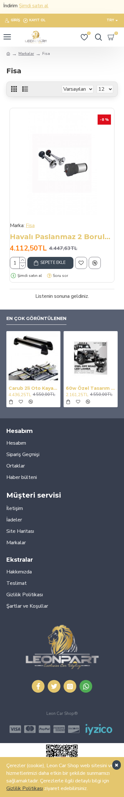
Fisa (30, 225)
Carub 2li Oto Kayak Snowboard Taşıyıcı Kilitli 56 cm (33, 388)
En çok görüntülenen (36, 318)
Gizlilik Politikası (24, 788)
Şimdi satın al (29, 5)
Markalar (26, 53)
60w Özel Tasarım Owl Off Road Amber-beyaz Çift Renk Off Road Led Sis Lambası (90, 388)
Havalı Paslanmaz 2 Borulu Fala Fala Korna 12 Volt (62, 236)
